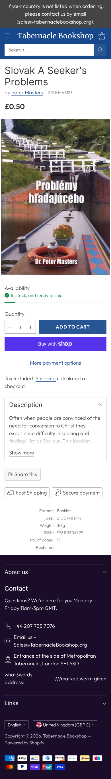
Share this (26, 474)
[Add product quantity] (30, 327)
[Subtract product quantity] (10, 327)
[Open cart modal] (102, 36)
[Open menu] (7, 36)
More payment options (55, 363)
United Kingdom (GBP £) (66, 725)
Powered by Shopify (24, 742)
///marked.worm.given (80, 678)
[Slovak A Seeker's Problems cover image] (55, 197)
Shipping (46, 378)
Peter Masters (27, 92)
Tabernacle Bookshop (65, 736)
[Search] (100, 50)
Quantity (14, 314)
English (14, 725)
